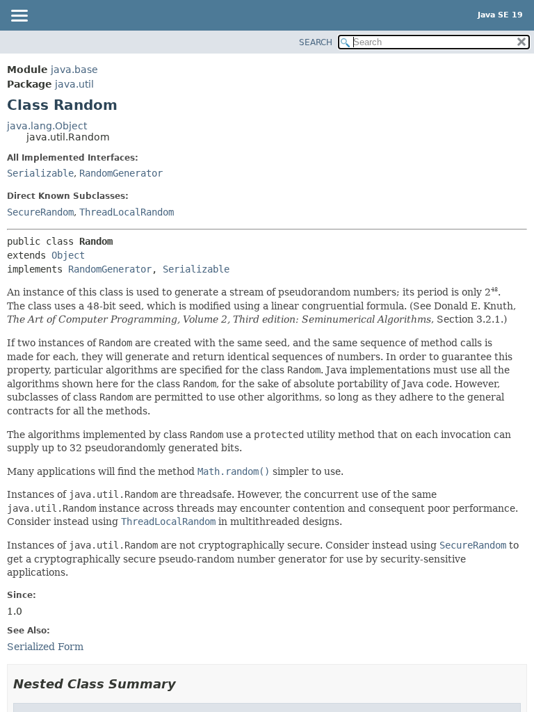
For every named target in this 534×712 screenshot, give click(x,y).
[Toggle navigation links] (19, 16)
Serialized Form (45, 646)
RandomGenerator (121, 173)
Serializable (40, 173)
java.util (74, 84)
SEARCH (315, 42)
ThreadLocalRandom (126, 212)
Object (68, 255)
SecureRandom (40, 212)
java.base (74, 69)
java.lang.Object (47, 125)
